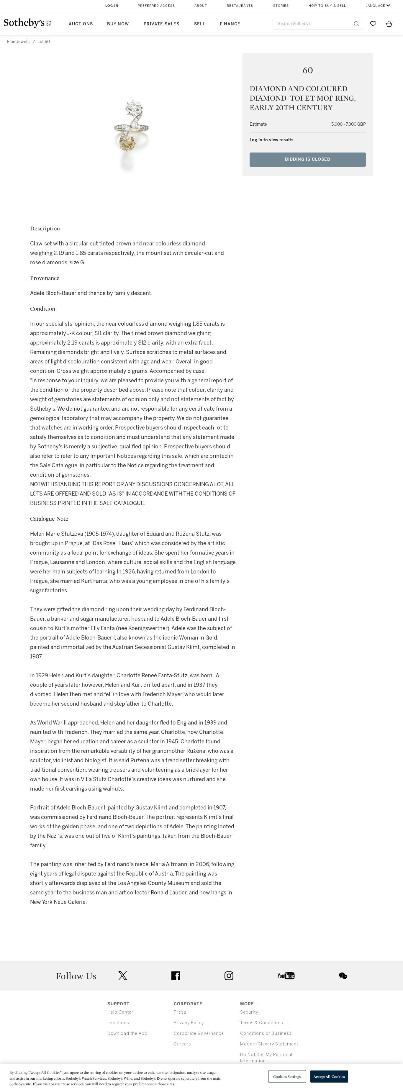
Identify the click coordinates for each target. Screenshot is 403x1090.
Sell (199, 24)
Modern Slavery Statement (269, 1044)
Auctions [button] (81, 24)
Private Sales (161, 24)
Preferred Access (156, 6)
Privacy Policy (189, 1022)
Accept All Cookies (329, 1076)
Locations (118, 1022)
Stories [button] (281, 6)
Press (180, 1012)
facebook (175, 975)
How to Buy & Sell (327, 6)
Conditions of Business (266, 1033)
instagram (229, 975)
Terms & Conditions (261, 1022)
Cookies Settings (287, 1076)
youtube (286, 975)
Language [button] (375, 6)
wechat (343, 976)
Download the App (127, 1033)
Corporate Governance (199, 1033)
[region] (201, 1077)
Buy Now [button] (118, 24)
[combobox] (318, 23)
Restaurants (240, 6)
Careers (182, 1044)
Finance (230, 24)
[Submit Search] (356, 23)
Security (249, 1012)
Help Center (120, 1012)
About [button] (200, 6)
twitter (122, 975)
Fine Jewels (18, 41)
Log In (112, 6)
